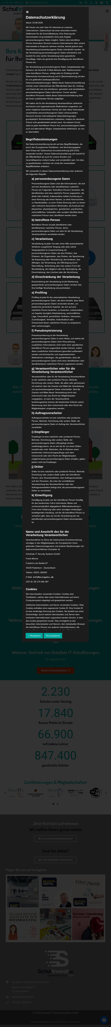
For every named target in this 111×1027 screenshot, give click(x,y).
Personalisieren (53, 636)
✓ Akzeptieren (34, 636)
